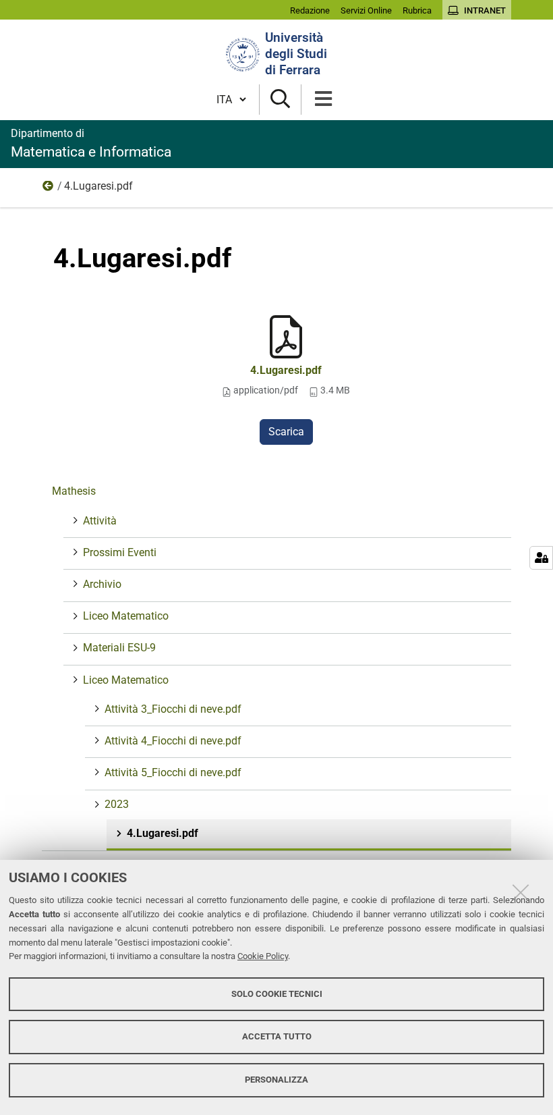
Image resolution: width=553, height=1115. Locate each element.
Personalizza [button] (276, 1080)
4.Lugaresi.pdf (286, 370)
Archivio (102, 584)
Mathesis (74, 491)
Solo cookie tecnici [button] (276, 994)
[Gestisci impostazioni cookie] (541, 558)
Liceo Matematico (126, 615)
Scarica (286, 431)
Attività (100, 520)
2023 (48, 189)
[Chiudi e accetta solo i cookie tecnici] (520, 892)
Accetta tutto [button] (277, 1036)
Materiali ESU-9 (119, 647)
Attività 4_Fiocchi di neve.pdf (173, 740)
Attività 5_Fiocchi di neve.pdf (173, 772)
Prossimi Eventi (119, 552)
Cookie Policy (262, 956)
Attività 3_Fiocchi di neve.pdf (173, 709)
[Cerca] (280, 99)
